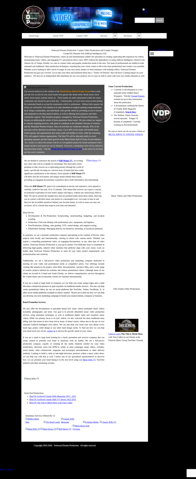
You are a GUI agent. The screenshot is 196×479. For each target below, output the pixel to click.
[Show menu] (152, 53)
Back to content (6, 469)
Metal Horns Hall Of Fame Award (66, 149)
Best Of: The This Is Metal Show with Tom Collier (50, 403)
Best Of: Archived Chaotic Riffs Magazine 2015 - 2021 (52, 396)
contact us (51, 331)
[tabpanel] (84, 65)
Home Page (34, 36)
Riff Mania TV (66, 161)
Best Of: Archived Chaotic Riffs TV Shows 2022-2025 (52, 399)
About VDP (58, 36)
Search (160, 20)
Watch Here (130, 112)
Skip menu (94, 32)
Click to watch (114, 334)
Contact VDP (82, 36)
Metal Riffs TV (89, 360)
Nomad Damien (138, 96)
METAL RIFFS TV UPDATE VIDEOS (125, 134)
